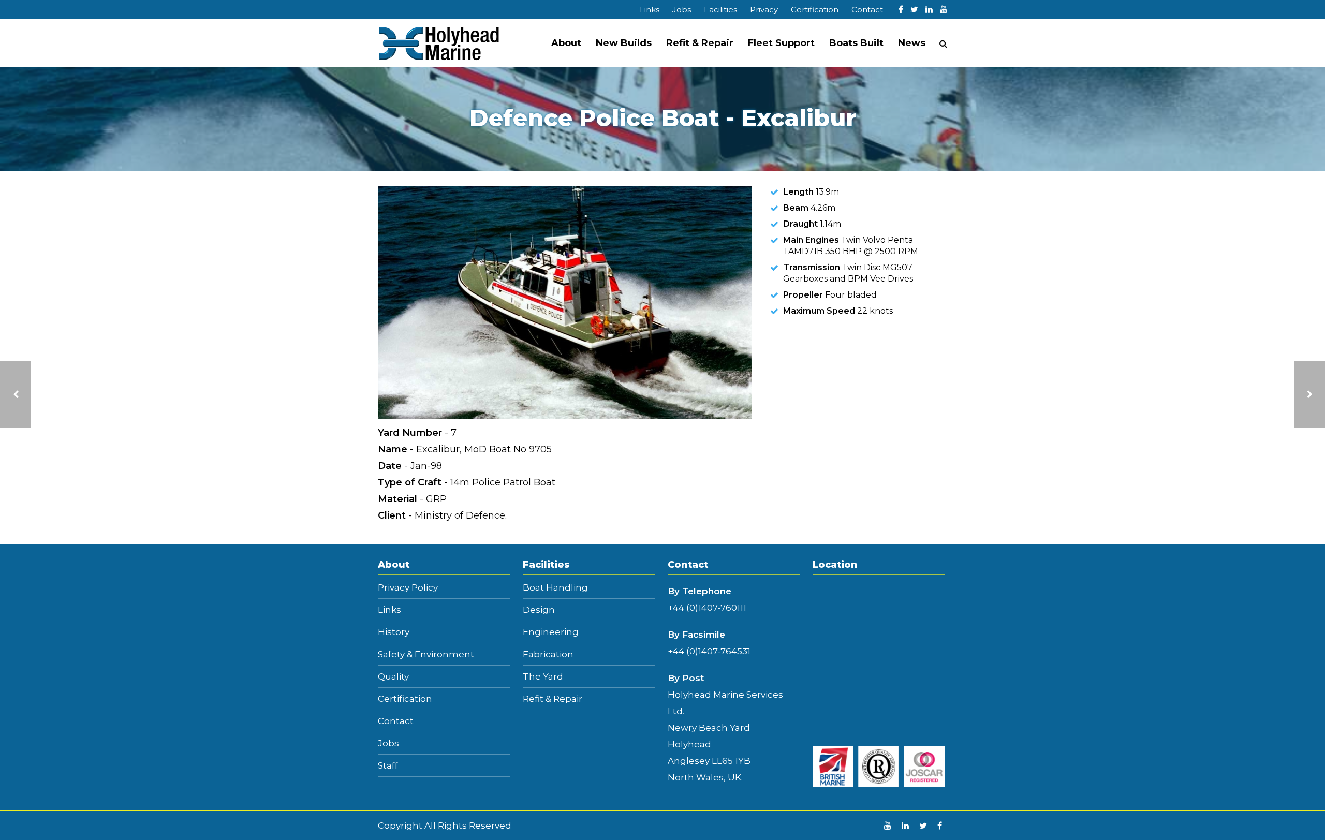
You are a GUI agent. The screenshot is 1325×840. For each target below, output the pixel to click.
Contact (867, 9)
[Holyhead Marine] (439, 43)
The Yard (543, 677)
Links (649, 9)
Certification (814, 9)
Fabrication (548, 654)
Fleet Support (781, 43)
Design (539, 610)
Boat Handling (555, 588)
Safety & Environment (426, 654)
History (393, 632)
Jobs (681, 9)
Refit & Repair (699, 43)
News (911, 43)
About (566, 43)
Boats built (856, 43)
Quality (393, 677)
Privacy (764, 9)
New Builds (624, 43)
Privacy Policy (408, 588)
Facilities (720, 9)
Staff (388, 766)
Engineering (551, 632)
